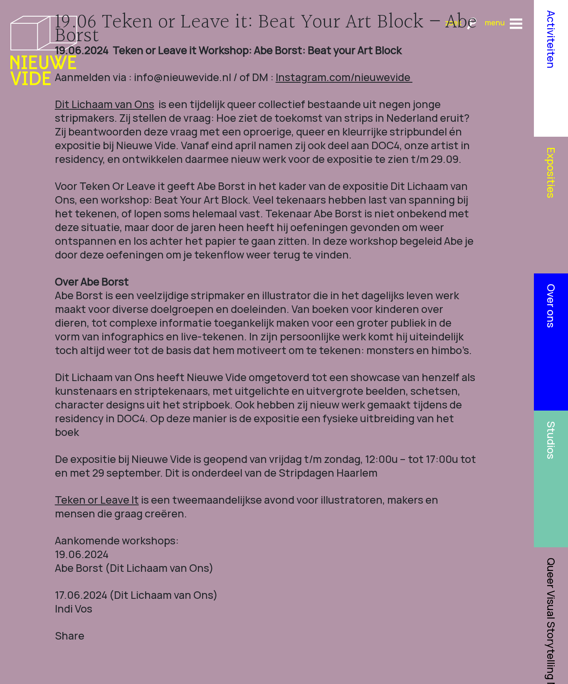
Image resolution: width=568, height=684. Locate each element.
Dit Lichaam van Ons (104, 104)
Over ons (551, 306)
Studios (551, 440)
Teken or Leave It (97, 499)
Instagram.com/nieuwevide (344, 77)
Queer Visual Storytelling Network (551, 621)
